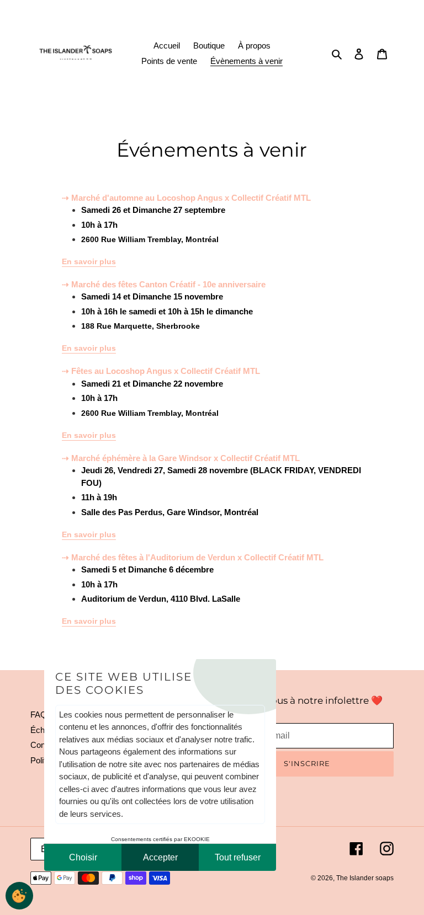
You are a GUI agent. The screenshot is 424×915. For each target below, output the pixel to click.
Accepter (160, 857)
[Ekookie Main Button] (19, 895)
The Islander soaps (365, 878)
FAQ (38, 714)
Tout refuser (238, 857)
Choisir (83, 857)
